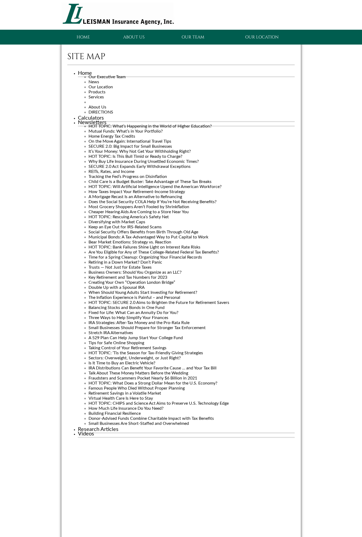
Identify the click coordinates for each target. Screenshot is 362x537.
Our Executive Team (107, 77)
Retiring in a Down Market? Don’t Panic (125, 262)
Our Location (262, 37)
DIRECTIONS (101, 112)
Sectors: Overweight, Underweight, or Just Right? (135, 358)
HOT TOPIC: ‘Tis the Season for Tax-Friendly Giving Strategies (146, 353)
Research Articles (98, 429)
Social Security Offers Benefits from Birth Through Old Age (143, 232)
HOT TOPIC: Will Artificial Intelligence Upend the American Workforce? (155, 187)
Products (97, 92)
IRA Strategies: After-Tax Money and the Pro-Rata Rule (139, 323)
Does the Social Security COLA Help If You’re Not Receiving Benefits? (153, 202)
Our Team (193, 37)
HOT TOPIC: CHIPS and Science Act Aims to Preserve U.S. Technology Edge (159, 403)
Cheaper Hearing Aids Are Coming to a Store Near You (139, 212)
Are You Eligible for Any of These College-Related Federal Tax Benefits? (154, 252)
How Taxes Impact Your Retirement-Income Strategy (137, 192)
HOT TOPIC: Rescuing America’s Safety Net (129, 217)
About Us (134, 37)
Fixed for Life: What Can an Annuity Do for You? (133, 313)
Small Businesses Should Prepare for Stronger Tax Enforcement (147, 328)
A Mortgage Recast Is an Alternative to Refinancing (135, 197)
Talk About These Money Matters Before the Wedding (138, 373)
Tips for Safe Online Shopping (116, 343)
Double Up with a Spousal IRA (117, 287)
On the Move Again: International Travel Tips (130, 141)
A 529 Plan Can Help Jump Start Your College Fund (136, 338)
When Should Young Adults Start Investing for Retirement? (143, 292)
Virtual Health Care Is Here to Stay (121, 398)
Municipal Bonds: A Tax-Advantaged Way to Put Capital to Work (148, 237)
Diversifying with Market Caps (117, 222)
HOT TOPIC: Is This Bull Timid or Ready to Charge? (135, 156)
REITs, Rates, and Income (111, 171)
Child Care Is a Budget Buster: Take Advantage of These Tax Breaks (150, 182)
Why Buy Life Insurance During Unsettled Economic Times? (144, 161)
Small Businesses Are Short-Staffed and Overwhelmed (139, 423)
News (94, 82)
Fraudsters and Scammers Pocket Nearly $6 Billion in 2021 (143, 378)
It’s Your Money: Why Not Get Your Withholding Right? (140, 151)
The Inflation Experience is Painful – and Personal (134, 297)
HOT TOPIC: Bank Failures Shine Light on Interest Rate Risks (144, 247)
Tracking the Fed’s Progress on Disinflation (128, 176)
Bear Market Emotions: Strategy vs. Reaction (130, 242)
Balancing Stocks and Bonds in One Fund (127, 307)
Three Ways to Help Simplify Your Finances (128, 318)
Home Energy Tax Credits (112, 136)
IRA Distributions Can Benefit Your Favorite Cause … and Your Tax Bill (153, 368)
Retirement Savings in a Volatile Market (125, 393)
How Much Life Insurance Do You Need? (126, 408)
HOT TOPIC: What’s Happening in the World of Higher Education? (150, 126)
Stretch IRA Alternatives (111, 333)
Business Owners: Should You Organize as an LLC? (135, 272)
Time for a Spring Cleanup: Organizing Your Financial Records (145, 257)
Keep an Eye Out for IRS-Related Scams (125, 227)
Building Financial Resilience (115, 413)
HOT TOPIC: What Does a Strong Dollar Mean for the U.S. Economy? (153, 383)
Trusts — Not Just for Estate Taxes (120, 267)
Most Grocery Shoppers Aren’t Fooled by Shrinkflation (139, 207)
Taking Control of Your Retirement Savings (127, 348)
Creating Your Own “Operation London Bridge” (132, 282)
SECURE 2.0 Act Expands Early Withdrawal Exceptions (140, 166)
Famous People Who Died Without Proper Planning (137, 388)
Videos (86, 433)
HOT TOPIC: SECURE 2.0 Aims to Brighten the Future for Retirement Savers (159, 302)
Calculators (91, 118)
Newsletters (92, 122)
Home (83, 37)
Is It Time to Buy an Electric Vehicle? (122, 363)
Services (96, 97)
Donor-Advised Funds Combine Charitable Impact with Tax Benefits (151, 418)
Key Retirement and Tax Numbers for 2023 (128, 277)
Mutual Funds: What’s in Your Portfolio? (126, 131)
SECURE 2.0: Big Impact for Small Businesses (130, 146)
